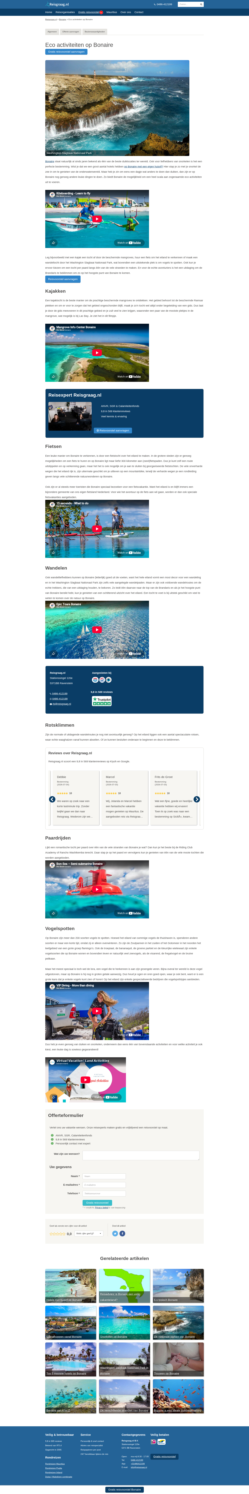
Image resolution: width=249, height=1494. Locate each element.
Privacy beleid (101, 1207)
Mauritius (111, 12)
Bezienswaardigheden (95, 31)
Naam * (75, 1176)
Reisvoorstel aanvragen (63, 279)
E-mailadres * (71, 1184)
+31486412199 (138, 1464)
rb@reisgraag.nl (62, 704)
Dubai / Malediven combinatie (58, 1477)
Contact (138, 12)
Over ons (125, 12)
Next (197, 799)
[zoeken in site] (201, 4)
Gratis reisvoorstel (90, 12)
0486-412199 (164, 4)
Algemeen (52, 31)
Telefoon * (73, 1193)
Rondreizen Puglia (53, 1468)
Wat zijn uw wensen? (67, 1153)
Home (48, 12)
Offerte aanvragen (70, 31)
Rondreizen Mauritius (55, 1464)
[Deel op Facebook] (122, 1233)
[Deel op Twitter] (115, 1233)
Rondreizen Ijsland (53, 1472)
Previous (52, 799)
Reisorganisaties (65, 12)
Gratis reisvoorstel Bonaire (124, 1489)
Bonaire (49, 161)
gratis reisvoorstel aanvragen (66, 51)
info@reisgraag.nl (139, 1467)
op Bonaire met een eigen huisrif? (143, 166)
